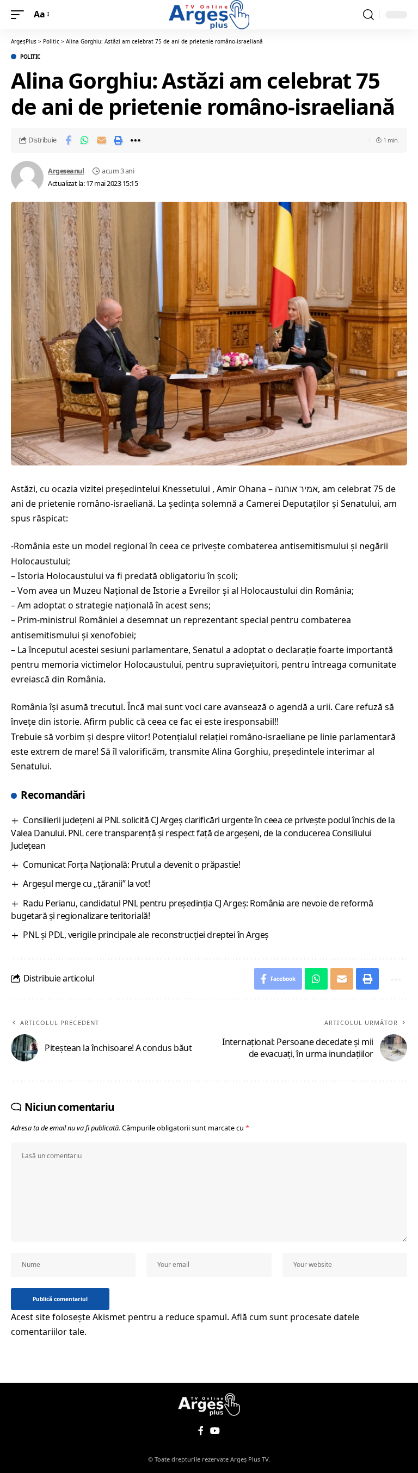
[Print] (118, 140)
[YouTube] (215, 1431)
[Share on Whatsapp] (85, 140)
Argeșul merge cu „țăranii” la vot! (86, 884)
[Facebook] (200, 1431)
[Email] (101, 140)
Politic (30, 56)
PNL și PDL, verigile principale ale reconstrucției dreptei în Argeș (145, 935)
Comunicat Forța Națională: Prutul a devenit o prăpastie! (131, 865)
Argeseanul (66, 171)
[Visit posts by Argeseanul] (27, 177)
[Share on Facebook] (68, 140)
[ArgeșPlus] (209, 14)
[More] (135, 140)
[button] (20, 14)
